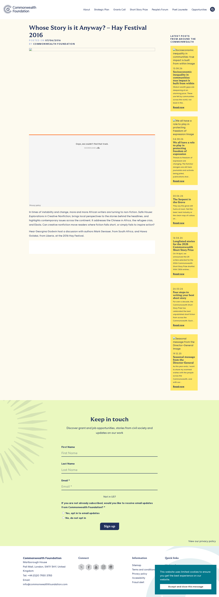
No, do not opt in (75, 517)
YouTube (96, 567)
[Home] (19, 10)
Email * (65, 480)
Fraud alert (138, 582)
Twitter (81, 567)
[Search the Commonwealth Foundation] (212, 9)
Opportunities (199, 9)
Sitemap (136, 565)
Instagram (103, 567)
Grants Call (119, 9)
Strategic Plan (101, 9)
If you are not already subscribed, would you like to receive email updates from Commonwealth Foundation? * (107, 505)
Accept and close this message (185, 586)
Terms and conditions (143, 569)
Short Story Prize (139, 9)
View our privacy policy (202, 541)
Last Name (68, 463)
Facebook (89, 567)
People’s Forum (160, 9)
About (86, 9)
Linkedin (111, 567)
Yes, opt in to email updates (82, 513)
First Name (68, 447)
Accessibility (138, 578)
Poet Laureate (179, 9)
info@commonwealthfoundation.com (45, 584)
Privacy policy (139, 573)
